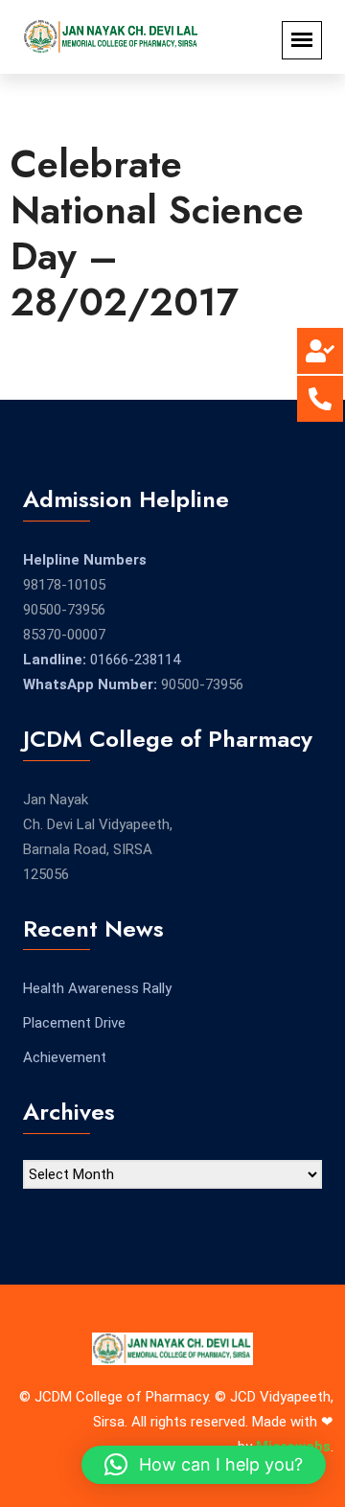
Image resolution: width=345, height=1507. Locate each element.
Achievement (64, 1057)
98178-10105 (64, 584)
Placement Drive (74, 1023)
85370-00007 (64, 634)
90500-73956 (64, 609)
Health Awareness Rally (97, 988)
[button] (203, 1465)
